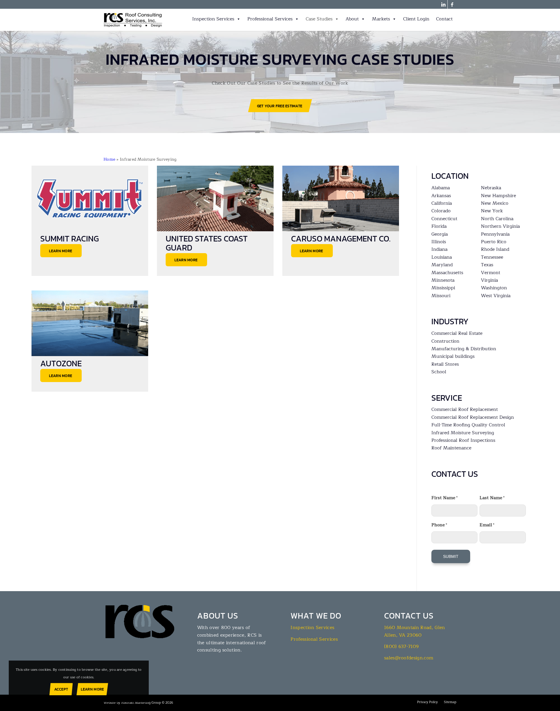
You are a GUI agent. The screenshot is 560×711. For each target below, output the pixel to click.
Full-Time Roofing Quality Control (468, 425)
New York (492, 211)
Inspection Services (213, 19)
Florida (439, 226)
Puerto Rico (493, 242)
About (352, 19)
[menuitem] (427, 702)
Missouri (440, 296)
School (438, 372)
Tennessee (492, 257)
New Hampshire (498, 195)
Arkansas (441, 195)
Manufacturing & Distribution (463, 349)
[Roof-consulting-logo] (133, 20)
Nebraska (491, 188)
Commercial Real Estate (456, 333)
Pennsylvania (495, 234)
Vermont (490, 272)
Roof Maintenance (451, 448)
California (441, 203)
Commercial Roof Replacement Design (472, 417)
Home (109, 159)
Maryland (442, 265)
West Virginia (495, 296)
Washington (494, 288)
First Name (444, 497)
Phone (439, 524)
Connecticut (444, 219)
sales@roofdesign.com (408, 658)
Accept (61, 689)
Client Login (416, 19)
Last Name (492, 497)
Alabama (440, 188)
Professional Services (270, 19)
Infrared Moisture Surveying (462, 433)
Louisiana (441, 257)
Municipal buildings (453, 356)
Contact (444, 19)
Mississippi (443, 288)
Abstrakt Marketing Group (141, 702)
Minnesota (442, 280)
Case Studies (319, 19)
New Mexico (494, 203)
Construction (445, 341)
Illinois (438, 242)
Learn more (92, 689)
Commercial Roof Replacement (464, 409)
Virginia (489, 280)
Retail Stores (445, 364)
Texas (487, 265)
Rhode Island (495, 249)
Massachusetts (447, 272)
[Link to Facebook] (452, 4)
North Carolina (497, 219)
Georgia (439, 234)
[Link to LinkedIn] (443, 4)
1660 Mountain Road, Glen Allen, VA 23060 (414, 631)
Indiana (439, 249)
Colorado (441, 211)
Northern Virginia (500, 226)
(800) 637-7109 (401, 646)
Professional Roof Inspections (463, 440)
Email (487, 524)
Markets (381, 19)
